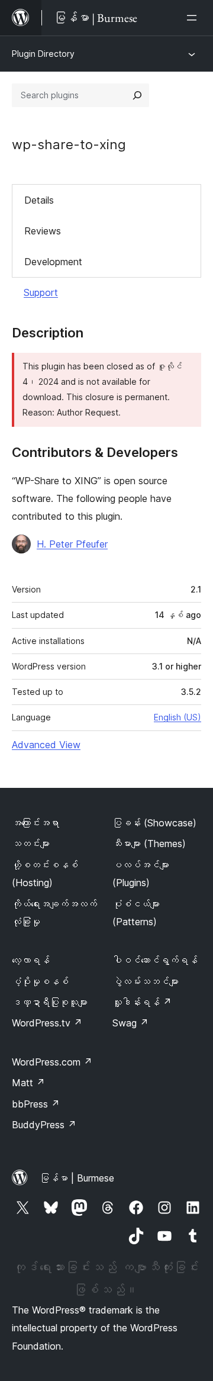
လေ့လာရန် (31, 960)
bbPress (36, 1104)
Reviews (42, 231)
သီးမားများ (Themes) (149, 843)
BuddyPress (44, 1125)
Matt (28, 1083)
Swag (130, 1023)
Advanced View (46, 745)
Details (39, 200)
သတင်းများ (31, 843)
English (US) (177, 717)
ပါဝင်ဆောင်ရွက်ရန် (155, 960)
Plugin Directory (43, 54)
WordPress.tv (47, 1023)
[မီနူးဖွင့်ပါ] (194, 18)
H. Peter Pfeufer (72, 544)
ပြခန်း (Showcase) (154, 823)
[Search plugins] (137, 95)
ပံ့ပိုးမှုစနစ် (40, 981)
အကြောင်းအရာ (35, 823)
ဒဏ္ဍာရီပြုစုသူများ (50, 1002)
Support (41, 292)
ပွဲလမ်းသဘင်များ (145, 981)
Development (53, 262)
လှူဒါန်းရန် (142, 1002)
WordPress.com (52, 1062)
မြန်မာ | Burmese (77, 1178)
